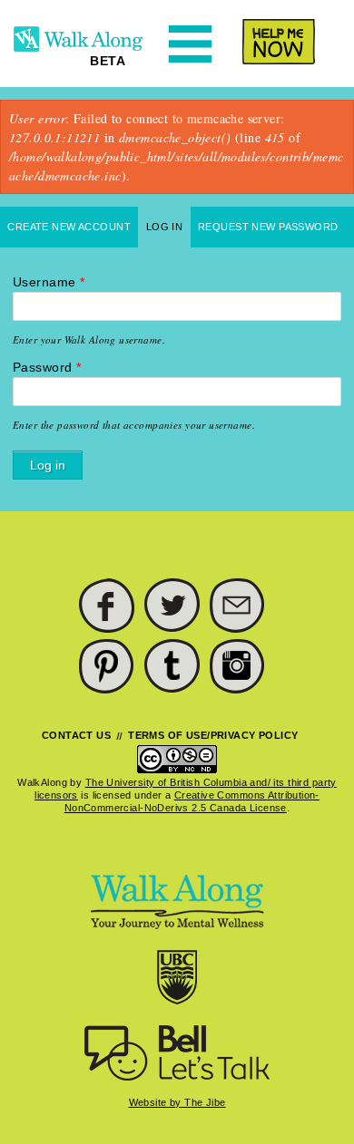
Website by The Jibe (177, 1102)
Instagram (238, 667)
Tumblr (172, 667)
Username (48, 282)
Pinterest (107, 667)
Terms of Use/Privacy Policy (213, 735)
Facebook (107, 606)
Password (47, 367)
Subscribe (238, 606)
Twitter (172, 606)
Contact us (76, 735)
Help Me (269, 41)
